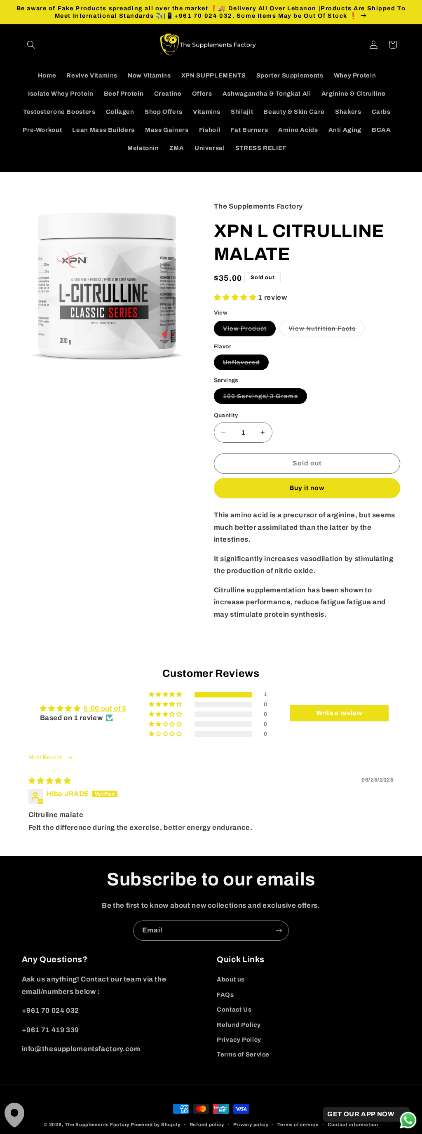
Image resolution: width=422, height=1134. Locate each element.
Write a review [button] (339, 712)
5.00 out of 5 (105, 708)
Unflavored (246, 364)
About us (231, 979)
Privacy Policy (239, 1039)
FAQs (225, 994)
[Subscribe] (279, 930)
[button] (31, 44)
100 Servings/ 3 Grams (265, 398)
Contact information (353, 1124)
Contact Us (234, 1009)
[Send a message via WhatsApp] (408, 1120)
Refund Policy (238, 1024)
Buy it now (307, 487)
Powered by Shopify (156, 1124)
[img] (49, 781)
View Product (249, 330)
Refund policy (207, 1124)
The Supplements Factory (97, 1124)
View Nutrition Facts (326, 330)
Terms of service (298, 1124)
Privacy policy (251, 1124)
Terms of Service (243, 1054)
